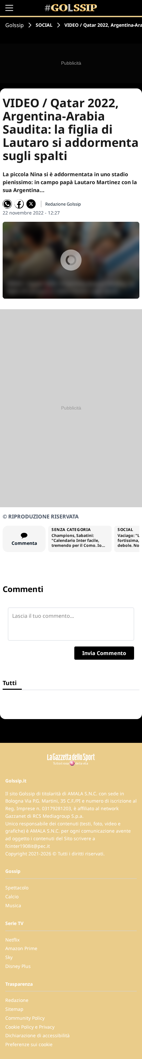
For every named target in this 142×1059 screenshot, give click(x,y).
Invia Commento (104, 653)
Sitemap (14, 1009)
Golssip (14, 25)
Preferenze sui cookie (29, 1044)
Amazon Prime (21, 948)
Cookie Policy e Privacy (29, 1027)
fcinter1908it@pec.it (27, 846)
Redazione (16, 1000)
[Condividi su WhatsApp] (7, 204)
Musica (13, 905)
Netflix (12, 940)
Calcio (11, 896)
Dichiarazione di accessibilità (37, 1035)
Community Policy (25, 1018)
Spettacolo (16, 887)
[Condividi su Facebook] (19, 204)
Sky (9, 957)
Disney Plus (18, 966)
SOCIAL (44, 25)
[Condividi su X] (31, 204)
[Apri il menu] (9, 8)
